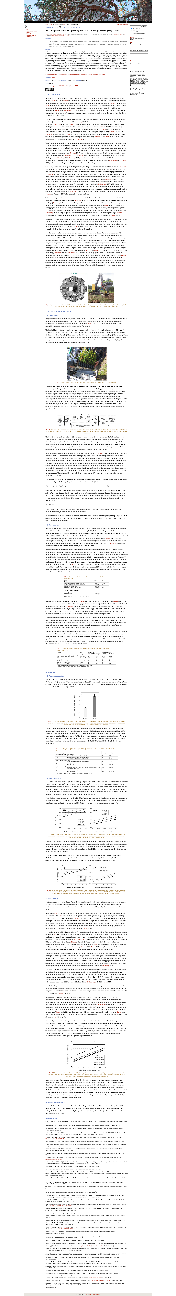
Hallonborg (78, 122)
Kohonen (73, 153)
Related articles (134, 60)
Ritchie (73, 942)
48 (55, 24)
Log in (131, 42)
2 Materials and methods (31, 31)
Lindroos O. (63, 34)
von (77, 226)
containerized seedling (99, 74)
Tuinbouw (119, 213)
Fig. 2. (58, 382)
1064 (64, 24)
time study (77, 74)
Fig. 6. (48, 890)
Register (132, 37)
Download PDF (74, 86)
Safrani (123, 255)
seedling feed (63, 74)
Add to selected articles (122, 24)
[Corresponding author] (60, 27)
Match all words (136, 30)
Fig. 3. (48, 429)
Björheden (112, 543)
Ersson (53, 100)
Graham (48, 194)
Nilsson (58, 1012)
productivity (48, 74)
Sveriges (70, 536)
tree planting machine (86, 74)
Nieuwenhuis (100, 1004)
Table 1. (66, 576)
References (29, 36)
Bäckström (56, 122)
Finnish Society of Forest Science (92, 1294)
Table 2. (59, 648)
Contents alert (133, 49)
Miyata (108, 538)
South (95, 944)
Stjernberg (68, 155)
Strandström (68, 110)
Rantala (112, 103)
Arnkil (60, 916)
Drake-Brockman (79, 939)
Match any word (136, 28)
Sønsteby (48, 134)
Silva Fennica (48, 24)
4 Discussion (29, 33)
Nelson (96, 250)
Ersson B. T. (48, 34)
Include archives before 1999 (138, 33)
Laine (47, 105)
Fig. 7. (51, 1073)
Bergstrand (99, 453)
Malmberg (67, 122)
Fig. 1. (48, 304)
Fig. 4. (50, 721)
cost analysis (55, 74)
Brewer (113, 215)
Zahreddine (57, 253)
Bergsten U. (56, 34)
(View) (53, 77)
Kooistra (84, 947)
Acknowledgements (31, 35)
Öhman (97, 137)
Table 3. (58, 748)
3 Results (28, 32)
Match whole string (137, 31)
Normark (111, 132)
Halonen (79, 139)
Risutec (84, 928)
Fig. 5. (49, 834)
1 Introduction (29, 29)
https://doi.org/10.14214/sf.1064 (63, 35)
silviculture (71, 74)
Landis (88, 250)
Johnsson (72, 253)
